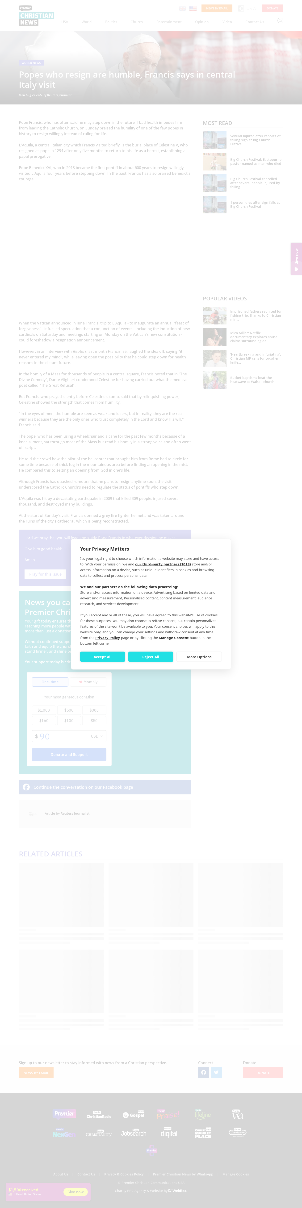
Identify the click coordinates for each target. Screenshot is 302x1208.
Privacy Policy (107, 637)
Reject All (150, 656)
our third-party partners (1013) (163, 563)
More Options (199, 656)
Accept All (103, 656)
